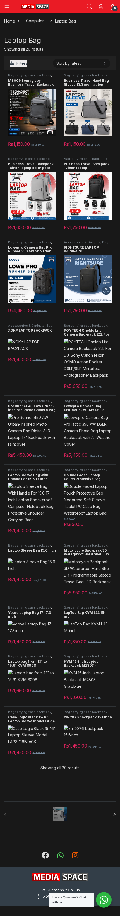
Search (89, 7)
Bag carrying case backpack (29, 75)
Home (9, 20)
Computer (35, 20)
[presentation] (114, 814)
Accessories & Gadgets (82, 242)
